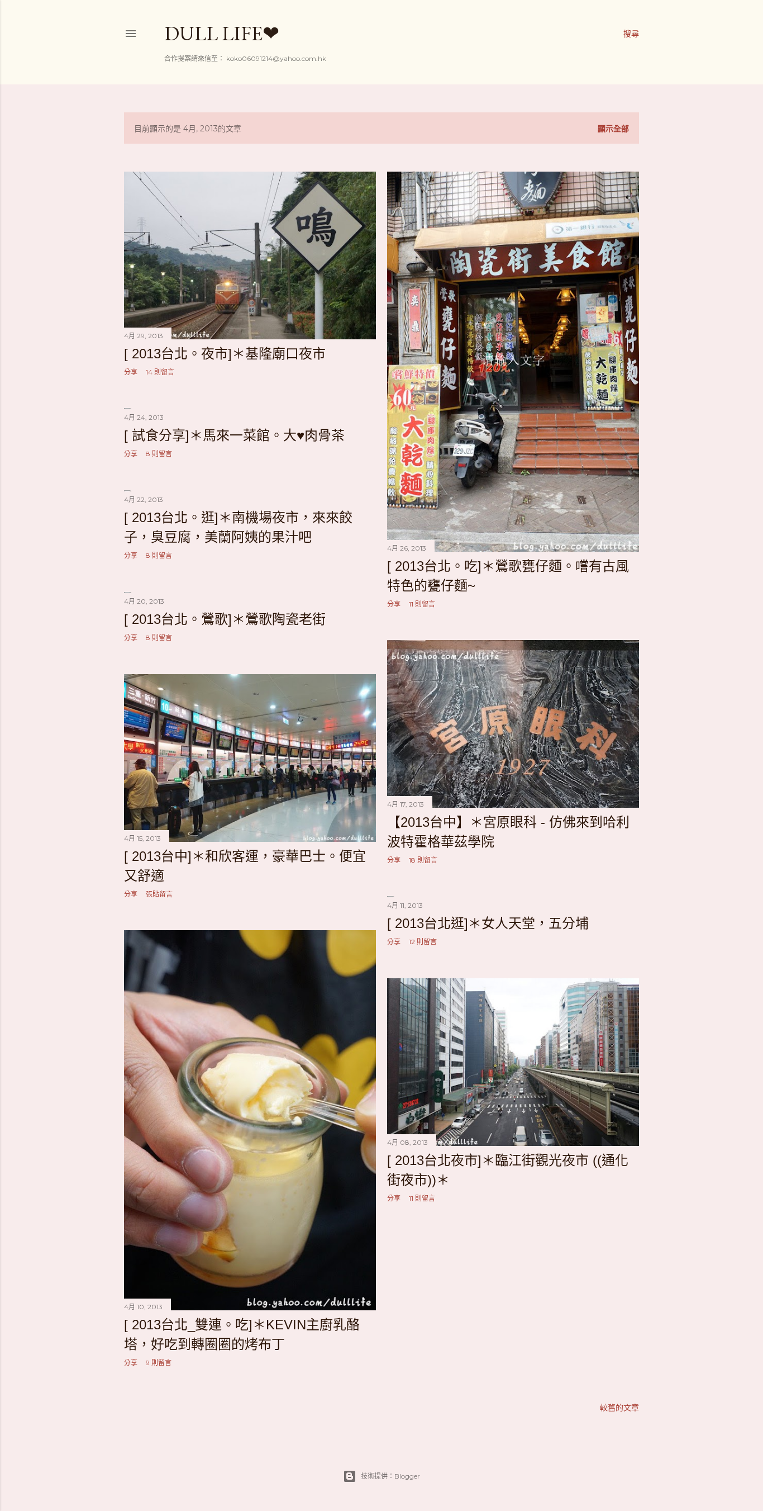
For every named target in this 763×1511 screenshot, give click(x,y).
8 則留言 (159, 453)
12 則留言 (423, 941)
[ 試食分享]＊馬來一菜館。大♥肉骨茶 (234, 435)
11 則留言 (422, 604)
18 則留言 (423, 860)
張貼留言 (159, 894)
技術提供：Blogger (390, 1476)
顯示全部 (613, 129)
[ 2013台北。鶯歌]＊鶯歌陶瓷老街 (225, 619)
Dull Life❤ (221, 33)
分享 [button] (130, 372)
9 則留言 (158, 1362)
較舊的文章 (619, 1408)
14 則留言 (160, 372)
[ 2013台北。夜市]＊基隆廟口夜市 (225, 353)
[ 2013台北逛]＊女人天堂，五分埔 (488, 923)
